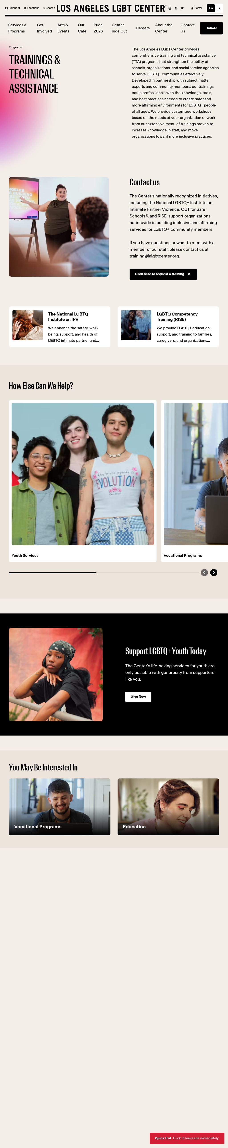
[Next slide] (213, 572)
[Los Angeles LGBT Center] (112, 8)
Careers (143, 28)
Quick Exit (187, 1138)
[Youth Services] (83, 474)
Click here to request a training (159, 274)
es (218, 8)
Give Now (138, 696)
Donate (211, 28)
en (211, 8)
